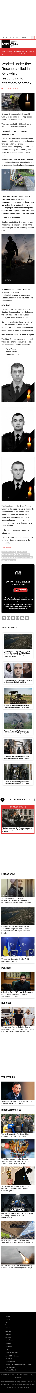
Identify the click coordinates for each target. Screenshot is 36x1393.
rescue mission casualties (11, 557)
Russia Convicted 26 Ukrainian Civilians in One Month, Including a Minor (18, 681)
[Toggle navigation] (32, 43)
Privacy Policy (10, 1361)
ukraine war (11, 560)
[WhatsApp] (17, 618)
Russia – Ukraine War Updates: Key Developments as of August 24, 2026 (16, 757)
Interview (8, 1334)
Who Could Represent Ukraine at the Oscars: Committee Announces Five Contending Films (15, 1188)
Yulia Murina (6, 547)
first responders (7, 554)
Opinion (8, 1331)
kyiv (16, 554)
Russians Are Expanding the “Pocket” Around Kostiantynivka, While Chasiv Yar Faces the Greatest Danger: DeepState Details (17, 653)
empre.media (22, 551)
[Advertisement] (18, 18)
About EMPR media (12, 1356)
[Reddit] (4, 618)
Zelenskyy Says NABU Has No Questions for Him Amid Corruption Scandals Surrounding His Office (17, 994)
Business (9, 1346)
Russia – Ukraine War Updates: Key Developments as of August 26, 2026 (16, 706)
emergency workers (9, 551)
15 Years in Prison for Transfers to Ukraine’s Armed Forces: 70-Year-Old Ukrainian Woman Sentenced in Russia (16, 900)
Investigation (10, 1340)
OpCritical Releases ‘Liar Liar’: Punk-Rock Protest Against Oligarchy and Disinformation (17, 1215)
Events (8, 1349)
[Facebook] (6, 37)
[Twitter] (3, 37)
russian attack (27, 557)
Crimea (8, 1328)
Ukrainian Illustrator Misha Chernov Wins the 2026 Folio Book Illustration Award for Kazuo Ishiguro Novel (15, 1161)
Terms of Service (11, 1370)
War (7, 1322)
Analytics (8, 1337)
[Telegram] (27, 618)
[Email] (22, 618)
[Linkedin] (10, 37)
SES (3, 560)
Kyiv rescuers (25, 554)
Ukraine (8, 1319)
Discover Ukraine (12, 1352)
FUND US (9, 1359)
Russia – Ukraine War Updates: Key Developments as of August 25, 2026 (16, 732)
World (7, 1325)
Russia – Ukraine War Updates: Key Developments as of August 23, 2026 (16, 782)
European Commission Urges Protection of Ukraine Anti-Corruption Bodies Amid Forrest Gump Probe (17, 959)
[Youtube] (13, 37)
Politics (8, 1344)
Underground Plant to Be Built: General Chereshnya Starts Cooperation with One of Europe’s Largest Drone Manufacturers (17, 1029)
